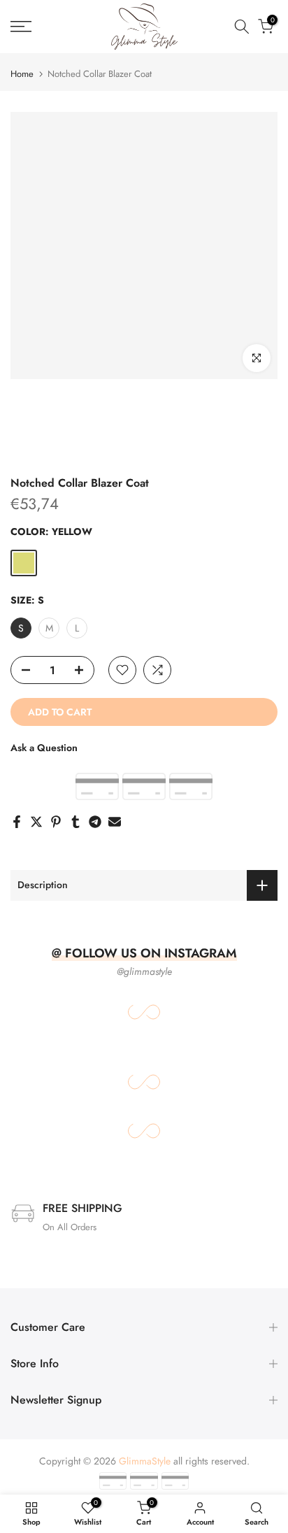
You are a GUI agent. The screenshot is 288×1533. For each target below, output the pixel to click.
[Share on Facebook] (16, 821)
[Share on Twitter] (36, 821)
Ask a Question (44, 748)
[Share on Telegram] (95, 821)
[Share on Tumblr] (75, 821)
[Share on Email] (114, 821)
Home (22, 73)
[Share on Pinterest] (56, 821)
